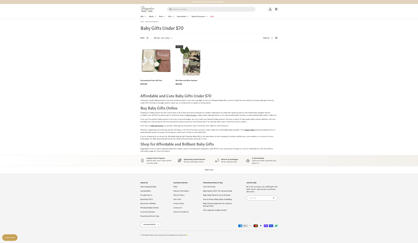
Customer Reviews (147, 212)
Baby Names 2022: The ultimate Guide (217, 191)
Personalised (181, 16)
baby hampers (191, 115)
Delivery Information (181, 191)
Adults (151, 16)
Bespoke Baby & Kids (151, 235)
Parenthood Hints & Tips (149, 216)
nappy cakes (250, 130)
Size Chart (177, 199)
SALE (212, 16)
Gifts (170, 16)
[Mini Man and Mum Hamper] (191, 61)
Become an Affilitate (148, 203)
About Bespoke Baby (148, 187)
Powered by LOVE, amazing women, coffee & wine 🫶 (173, 235)
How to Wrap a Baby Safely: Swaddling (217, 199)
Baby (161, 16)
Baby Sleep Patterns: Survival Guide (216, 195)
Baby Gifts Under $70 (152, 21)
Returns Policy (179, 195)
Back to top (209, 170)
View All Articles (209, 187)
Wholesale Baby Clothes (149, 208)
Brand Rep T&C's (146, 199)
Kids (142, 16)
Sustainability (145, 191)
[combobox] (211, 9)
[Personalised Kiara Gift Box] (156, 61)
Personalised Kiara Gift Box (151, 80)
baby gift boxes (157, 126)
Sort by (157, 38)
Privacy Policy (178, 203)
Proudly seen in (146, 195)
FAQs (175, 187)
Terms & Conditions (181, 212)
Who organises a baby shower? (215, 210)
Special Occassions (198, 16)
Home (142, 21)
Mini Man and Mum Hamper (186, 80)
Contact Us (177, 208)
